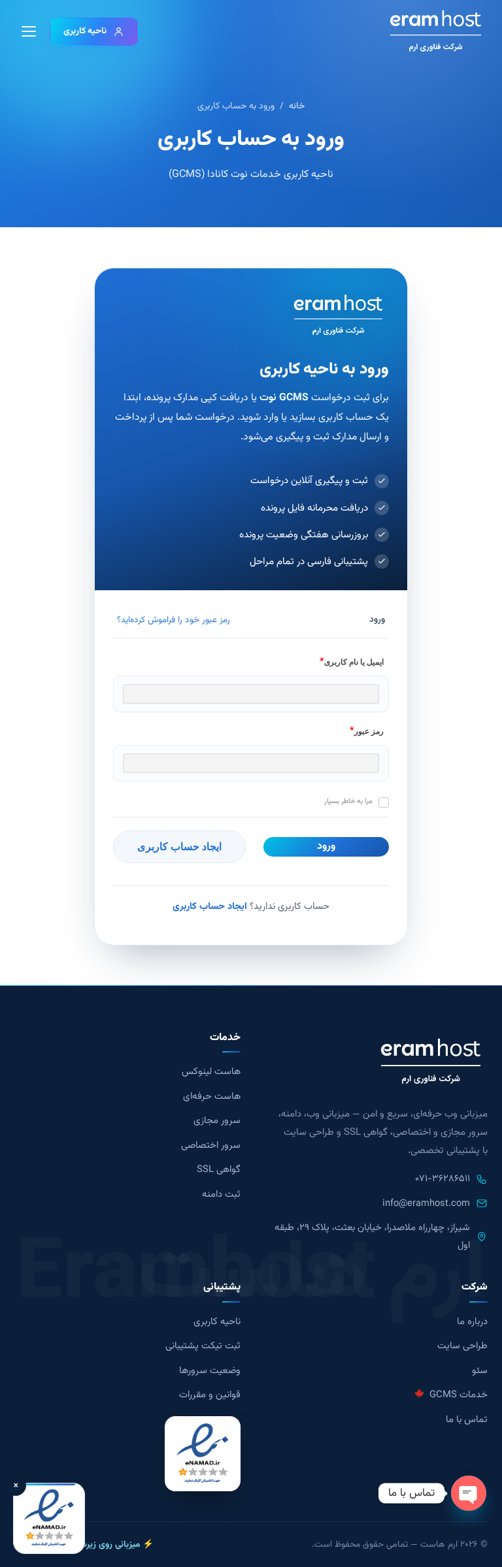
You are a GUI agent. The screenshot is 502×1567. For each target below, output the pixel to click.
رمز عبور (369, 731)
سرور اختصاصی (211, 1145)
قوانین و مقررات (210, 1394)
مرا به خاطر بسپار (348, 801)
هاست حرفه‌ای (212, 1096)
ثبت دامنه (221, 1194)
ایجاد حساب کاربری (210, 906)
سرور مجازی (217, 1120)
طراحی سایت (462, 1345)
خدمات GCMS (457, 1394)
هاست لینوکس (211, 1071)
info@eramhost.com (426, 1203)
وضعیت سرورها (210, 1370)
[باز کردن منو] (28, 31)
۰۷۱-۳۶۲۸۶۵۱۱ (442, 1178)
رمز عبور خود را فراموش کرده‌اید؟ (173, 620)
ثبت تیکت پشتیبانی (203, 1345)
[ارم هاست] (436, 31)
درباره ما (472, 1321)
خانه (297, 106)
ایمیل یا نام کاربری (354, 662)
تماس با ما (467, 1419)
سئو (480, 1370)
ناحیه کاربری (85, 31)
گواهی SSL (219, 1169)
